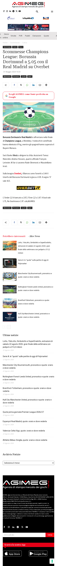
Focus (21, 47)
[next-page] (9, 327)
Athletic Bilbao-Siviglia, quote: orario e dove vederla (25, 440)
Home (5, 42)
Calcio (24, 42)
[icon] (15, 556)
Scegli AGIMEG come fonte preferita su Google (28, 95)
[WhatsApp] (27, 85)
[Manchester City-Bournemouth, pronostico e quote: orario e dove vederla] (10, 276)
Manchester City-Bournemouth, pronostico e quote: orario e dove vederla (28, 366)
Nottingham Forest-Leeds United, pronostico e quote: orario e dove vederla (28, 378)
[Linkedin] (10, 11)
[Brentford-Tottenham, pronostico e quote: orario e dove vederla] (10, 303)
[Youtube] (20, 11)
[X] (16, 11)
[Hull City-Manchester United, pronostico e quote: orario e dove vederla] (10, 316)
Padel (27, 35)
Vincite (13, 35)
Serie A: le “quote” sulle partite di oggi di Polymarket (25, 356)
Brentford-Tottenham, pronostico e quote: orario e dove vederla (27, 389)
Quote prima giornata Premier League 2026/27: (23, 412)
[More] (46, 85)
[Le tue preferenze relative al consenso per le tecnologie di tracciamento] (52, 561)
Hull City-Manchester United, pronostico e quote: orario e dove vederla (27, 401)
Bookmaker (7, 76)
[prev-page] (4, 327)
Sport (30, 76)
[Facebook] (4, 11)
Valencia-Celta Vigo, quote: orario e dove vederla (24, 431)
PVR (20, 35)
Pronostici (16, 76)
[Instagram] (7, 11)
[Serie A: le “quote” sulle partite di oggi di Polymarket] (10, 263)
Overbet (17, 173)
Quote (46, 35)
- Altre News (34, 236)
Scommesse (15, 42)
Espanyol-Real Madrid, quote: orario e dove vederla (25, 421)
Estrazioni (37, 35)
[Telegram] (13, 11)
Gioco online (6, 36)
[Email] (39, 85)
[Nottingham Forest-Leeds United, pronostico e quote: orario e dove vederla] (10, 289)
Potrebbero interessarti (14, 236)
